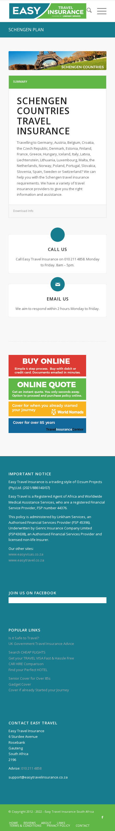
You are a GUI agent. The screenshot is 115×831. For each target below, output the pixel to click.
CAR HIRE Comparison (26, 663)
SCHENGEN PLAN (26, 30)
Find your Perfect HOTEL (28, 669)
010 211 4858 (31, 768)
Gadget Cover (20, 684)
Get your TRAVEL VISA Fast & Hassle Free (41, 658)
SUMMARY (20, 81)
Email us (58, 299)
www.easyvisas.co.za (26, 554)
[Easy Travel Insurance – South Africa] (48, 11)
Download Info (23, 211)
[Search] (86, 11)
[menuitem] (86, 11)
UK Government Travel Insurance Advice (41, 643)
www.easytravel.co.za (26, 560)
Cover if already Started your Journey (39, 689)
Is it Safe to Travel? (24, 638)
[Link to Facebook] (102, 817)
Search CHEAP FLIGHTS (27, 652)
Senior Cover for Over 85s (30, 678)
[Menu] (99, 11)
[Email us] (58, 284)
